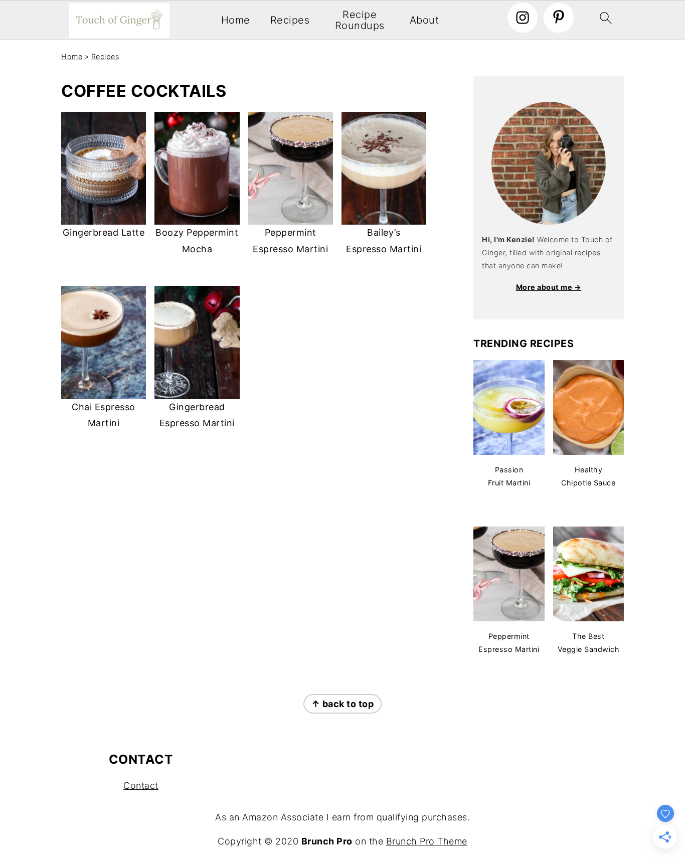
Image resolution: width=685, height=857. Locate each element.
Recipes (290, 20)
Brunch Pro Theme (426, 841)
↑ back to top (342, 704)
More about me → (549, 287)
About (424, 20)
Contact (140, 785)
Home (235, 20)
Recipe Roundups (360, 20)
